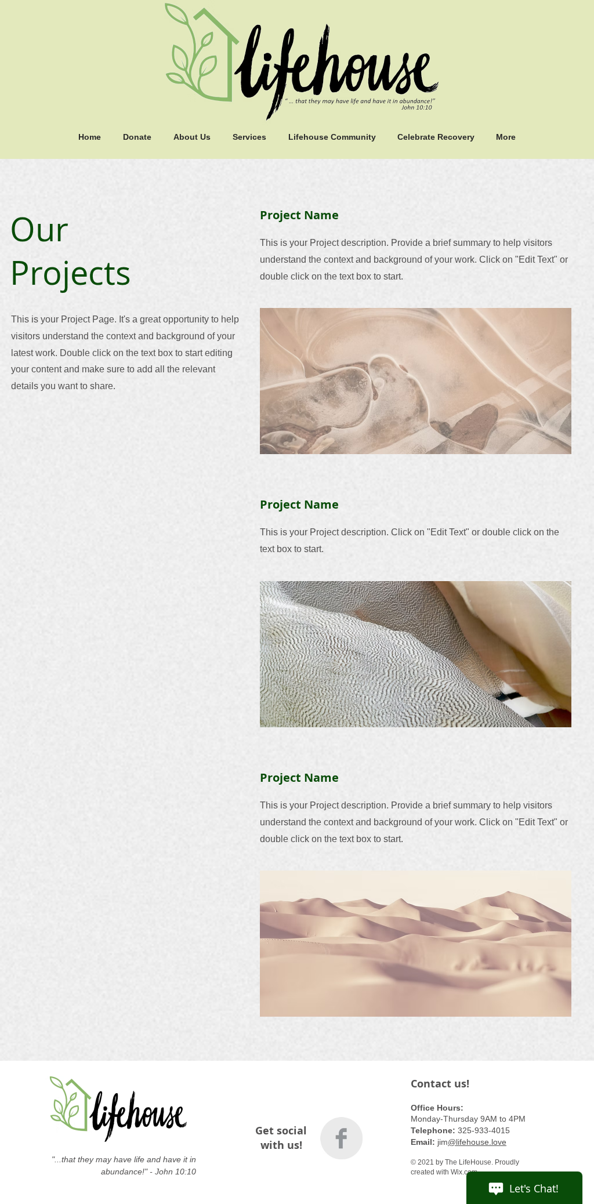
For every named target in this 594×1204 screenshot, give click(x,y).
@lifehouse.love (477, 1142)
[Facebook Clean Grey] (341, 1138)
